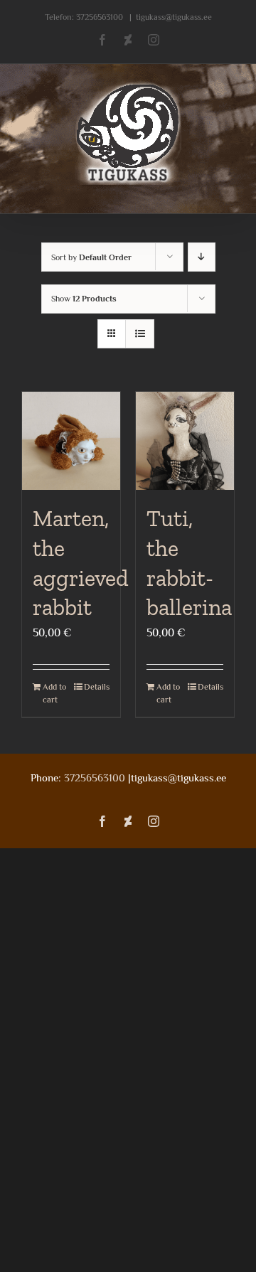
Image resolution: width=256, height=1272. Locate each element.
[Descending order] (201, 257)
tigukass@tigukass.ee (174, 17)
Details (97, 687)
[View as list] (140, 334)
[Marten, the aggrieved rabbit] (71, 441)
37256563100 (99, 17)
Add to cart (54, 693)
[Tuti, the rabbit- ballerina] (185, 441)
